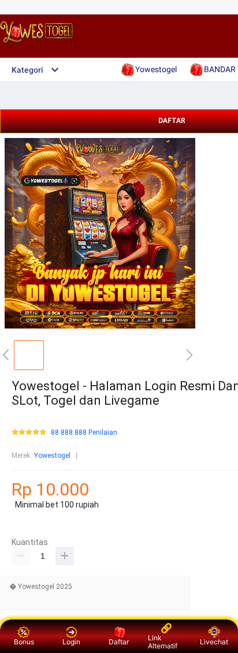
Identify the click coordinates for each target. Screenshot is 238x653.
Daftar (119, 641)
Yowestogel (52, 455)
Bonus (24, 641)
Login (71, 641)
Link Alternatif (162, 641)
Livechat (214, 641)
